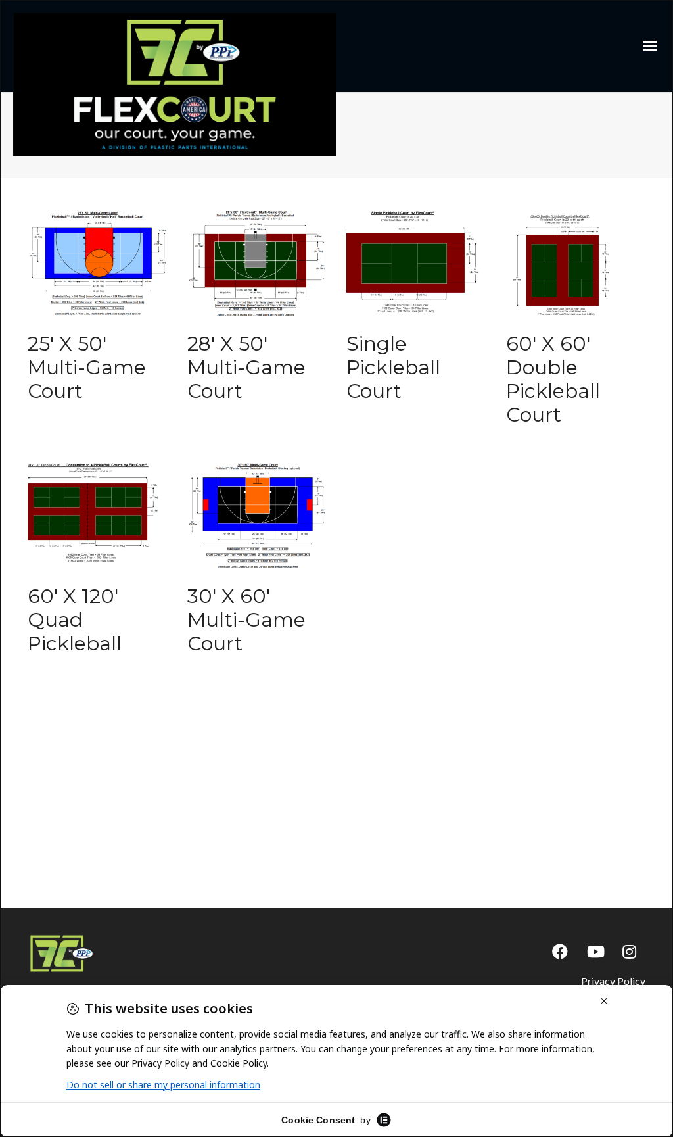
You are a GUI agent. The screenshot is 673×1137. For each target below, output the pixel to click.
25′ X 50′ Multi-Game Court (87, 367)
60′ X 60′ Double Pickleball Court (553, 379)
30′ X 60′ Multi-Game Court (246, 620)
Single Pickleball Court (393, 367)
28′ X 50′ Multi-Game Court (246, 367)
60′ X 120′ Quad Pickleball (75, 620)
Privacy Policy (613, 981)
